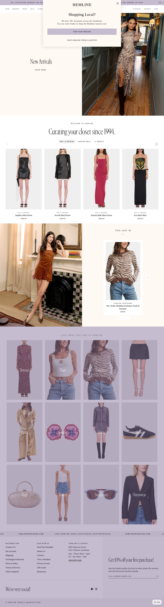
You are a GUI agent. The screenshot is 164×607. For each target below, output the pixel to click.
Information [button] (12, 543)
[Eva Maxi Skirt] (140, 179)
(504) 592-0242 (75, 560)
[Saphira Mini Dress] (24, 179)
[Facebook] (92, 589)
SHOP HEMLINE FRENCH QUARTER (82, 40)
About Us (41, 551)
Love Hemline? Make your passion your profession (50, 534)
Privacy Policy (12, 563)
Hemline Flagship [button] (78, 543)
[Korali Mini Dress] (63, 179)
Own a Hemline (44, 559)
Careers (40, 555)
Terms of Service (13, 567)
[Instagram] (96, 589)
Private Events (43, 563)
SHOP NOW (40, 70)
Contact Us (11, 547)
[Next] (156, 144)
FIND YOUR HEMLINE (82, 32)
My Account (11, 551)
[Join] (155, 576)
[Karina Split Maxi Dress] (101, 179)
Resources (41, 571)
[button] (16, 9)
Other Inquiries (12, 571)
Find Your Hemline (45, 547)
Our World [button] (43, 543)
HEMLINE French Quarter (21, 602)
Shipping (9, 555)
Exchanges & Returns (15, 559)
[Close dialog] (117, 3)
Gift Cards (41, 567)
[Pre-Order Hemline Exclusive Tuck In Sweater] (123, 271)
